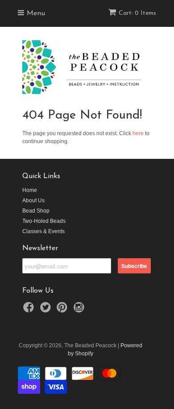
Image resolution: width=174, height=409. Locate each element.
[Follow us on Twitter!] (47, 310)
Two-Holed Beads (44, 221)
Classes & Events (43, 231)
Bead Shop (36, 211)
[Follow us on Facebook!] (30, 310)
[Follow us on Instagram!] (80, 310)
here (138, 133)
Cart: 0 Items (137, 13)
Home (29, 190)
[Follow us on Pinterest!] (63, 310)
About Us (33, 200)
